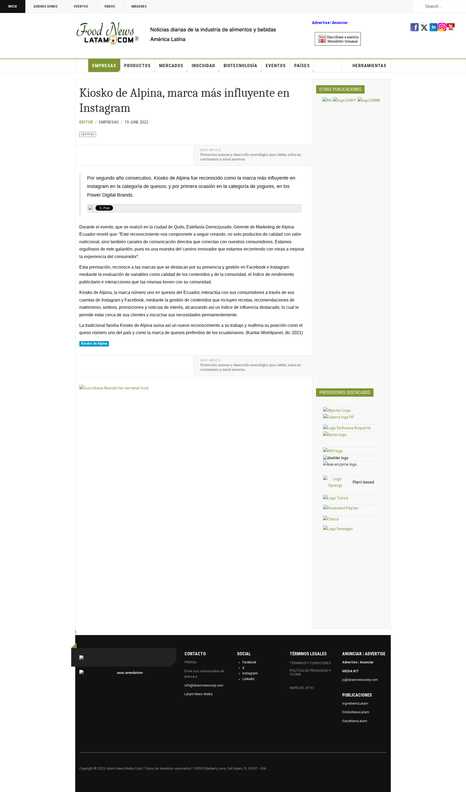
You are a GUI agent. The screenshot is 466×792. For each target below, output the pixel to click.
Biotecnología (240, 65)
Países (302, 65)
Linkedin (248, 679)
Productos (137, 65)
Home (82, 65)
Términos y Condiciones (310, 663)
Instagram (250, 673)
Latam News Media (198, 694)
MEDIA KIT (350, 671)
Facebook (249, 662)
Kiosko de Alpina (94, 344)
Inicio (12, 6)
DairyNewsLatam (354, 721)
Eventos (81, 6)
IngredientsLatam (355, 703)
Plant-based (363, 482)
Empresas (104, 65)
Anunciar (367, 662)
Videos (109, 6)
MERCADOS (171, 65)
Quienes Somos (45, 6)
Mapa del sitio (302, 688)
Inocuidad (203, 65)
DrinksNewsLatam (355, 712)
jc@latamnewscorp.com (360, 680)
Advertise (321, 22)
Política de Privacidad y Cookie (310, 672)
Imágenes (138, 6)
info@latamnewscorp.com (203, 685)
